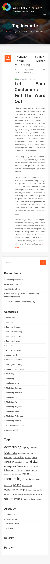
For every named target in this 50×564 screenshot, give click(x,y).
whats (38, 499)
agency (25, 447)
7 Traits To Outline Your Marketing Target (20, 301)
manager (18, 474)
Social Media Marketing (24, 73)
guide (36, 467)
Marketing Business (14, 388)
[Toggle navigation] (45, 15)
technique (16, 498)
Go (43, 262)
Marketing (10, 374)
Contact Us (10, 514)
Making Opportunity (14, 364)
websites (32, 499)
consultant (18, 457)
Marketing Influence (14, 392)
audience (34, 447)
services (40, 490)
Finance (9, 345)
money (8, 485)
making (34, 470)
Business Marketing (14, 331)
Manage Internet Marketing (17, 369)
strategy (38, 494)
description (19, 462)
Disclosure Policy (12, 524)
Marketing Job (11, 397)
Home (8, 31)
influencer (19, 470)
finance (21, 466)
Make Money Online (14, 360)
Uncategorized (12, 430)
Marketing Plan (12, 402)
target (7, 498)
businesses (22, 453)
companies (32, 453)
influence (8, 470)
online (17, 485)
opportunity (11, 489)
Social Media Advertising (13, 289)
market (25, 473)
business (10, 452)
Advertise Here (12, 519)
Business (9, 322)
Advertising (10, 317)
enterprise (10, 466)
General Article (12, 355)
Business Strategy (13, 341)
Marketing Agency (13, 383)
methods (36, 479)
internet (27, 470)
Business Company (13, 327)
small (6, 494)
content (28, 457)
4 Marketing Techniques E (14, 279)
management (9, 474)
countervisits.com (28, 8)
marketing (13, 478)
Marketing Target (12, 411)
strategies (28, 494)
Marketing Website (13, 420)
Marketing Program (14, 406)
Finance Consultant (13, 350)
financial (30, 467)
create (34, 457)
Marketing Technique (14, 416)
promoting (32, 490)
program (23, 489)
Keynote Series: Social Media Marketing (28, 31)
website (25, 499)
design (27, 462)
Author (29, 69)
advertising (12, 446)
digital (34, 461)
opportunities (27, 485)
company (8, 457)
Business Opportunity (14, 336)
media (27, 479)
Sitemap (9, 528)
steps (20, 494)
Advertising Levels (11, 284)
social (13, 494)
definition (9, 461)
